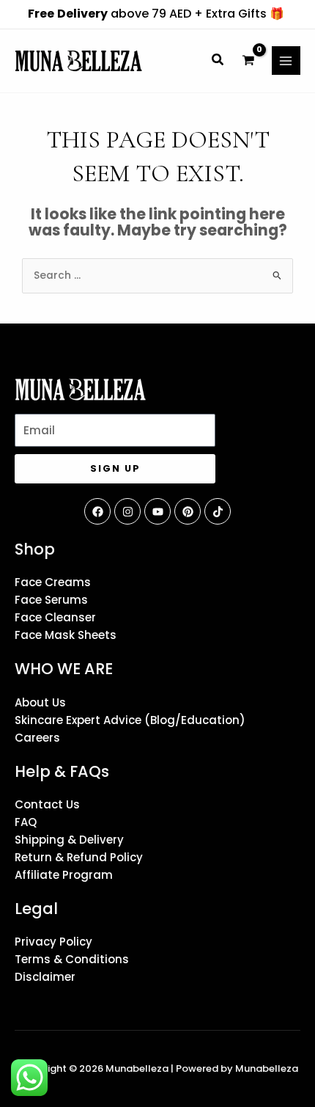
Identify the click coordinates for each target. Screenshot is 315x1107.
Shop (35, 549)
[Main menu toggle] (286, 60)
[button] (218, 61)
